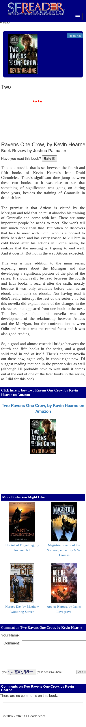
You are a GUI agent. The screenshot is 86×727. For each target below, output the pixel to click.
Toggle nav (74, 35)
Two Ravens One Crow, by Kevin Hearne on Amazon (43, 408)
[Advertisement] (52, 113)
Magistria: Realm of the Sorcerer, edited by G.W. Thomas (64, 550)
